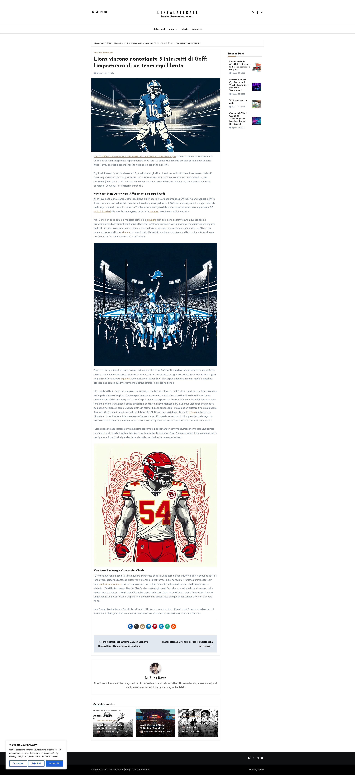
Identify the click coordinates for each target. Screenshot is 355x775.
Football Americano (103, 53)
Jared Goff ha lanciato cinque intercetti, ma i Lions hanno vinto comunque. (135, 156)
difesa (192, 412)
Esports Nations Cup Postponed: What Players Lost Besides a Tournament (238, 85)
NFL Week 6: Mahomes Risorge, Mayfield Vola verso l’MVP (196, 723)
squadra (125, 378)
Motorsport (159, 29)
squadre (154, 211)
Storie (185, 29)
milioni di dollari (102, 211)
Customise (18, 763)
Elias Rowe (157, 678)
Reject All (36, 763)
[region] (36, 754)
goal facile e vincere (110, 584)
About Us (197, 29)
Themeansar (142, 769)
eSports (173, 29)
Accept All (54, 763)
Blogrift (129, 769)
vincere (126, 232)
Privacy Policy (256, 769)
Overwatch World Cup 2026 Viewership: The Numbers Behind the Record (238, 118)
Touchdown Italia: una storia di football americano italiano (110, 728)
